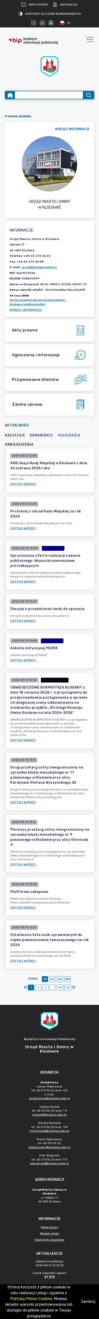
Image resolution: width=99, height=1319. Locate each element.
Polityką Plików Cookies (31, 1298)
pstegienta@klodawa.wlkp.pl (49, 1163)
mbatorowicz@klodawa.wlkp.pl (49, 1147)
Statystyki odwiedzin (49, 1239)
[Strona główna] (10, 95)
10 (45, 979)
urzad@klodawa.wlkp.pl (39, 267)
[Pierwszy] (25, 987)
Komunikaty (41, 435)
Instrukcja (69, 4)
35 (68, 987)
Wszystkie (15, 435)
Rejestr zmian (49, 1233)
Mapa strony (38, 4)
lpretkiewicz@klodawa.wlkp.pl (49, 1098)
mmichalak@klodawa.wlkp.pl (49, 1131)
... (53, 987)
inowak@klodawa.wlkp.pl (49, 1114)
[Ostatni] (73, 987)
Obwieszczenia (19, 444)
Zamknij (88, 1301)
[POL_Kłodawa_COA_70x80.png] (49, 66)
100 (67, 979)
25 (52, 979)
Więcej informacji (26, 310)
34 (60, 987)
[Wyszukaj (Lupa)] (88, 95)
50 (60, 979)
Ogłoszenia (69, 435)
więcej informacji (72, 128)
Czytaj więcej (23, 484)
